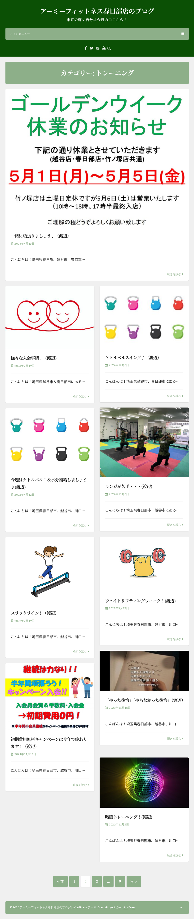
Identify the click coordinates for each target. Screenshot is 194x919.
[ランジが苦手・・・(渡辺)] (144, 442)
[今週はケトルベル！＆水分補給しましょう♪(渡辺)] (49, 439)
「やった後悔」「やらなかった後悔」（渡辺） (145, 700)
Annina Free (127, 907)
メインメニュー (20, 34)
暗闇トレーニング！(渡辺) (128, 817)
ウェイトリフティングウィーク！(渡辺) (140, 600)
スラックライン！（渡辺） (35, 613)
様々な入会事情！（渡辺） (35, 358)
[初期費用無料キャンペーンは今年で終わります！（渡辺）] (49, 696)
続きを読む (174, 274)
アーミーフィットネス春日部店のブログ (97, 11)
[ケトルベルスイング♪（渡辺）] (144, 317)
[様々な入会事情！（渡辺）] (49, 317)
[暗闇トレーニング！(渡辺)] (144, 783)
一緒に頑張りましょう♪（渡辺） (41, 236)
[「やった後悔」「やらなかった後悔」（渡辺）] (144, 671)
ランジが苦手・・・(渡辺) (128, 486)
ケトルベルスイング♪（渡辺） (133, 357)
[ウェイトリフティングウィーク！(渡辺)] (144, 564)
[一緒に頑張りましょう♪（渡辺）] (97, 158)
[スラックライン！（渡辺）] (49, 570)
